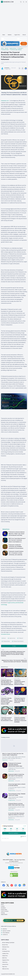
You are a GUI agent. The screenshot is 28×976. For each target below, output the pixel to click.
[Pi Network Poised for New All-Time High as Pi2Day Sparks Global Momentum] (20, 694)
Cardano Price (5, 953)
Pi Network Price (6, 951)
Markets (9, 34)
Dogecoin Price (5, 960)
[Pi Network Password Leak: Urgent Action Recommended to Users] (7, 714)
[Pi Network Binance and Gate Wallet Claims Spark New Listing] (4, 807)
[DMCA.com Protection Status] (14, 876)
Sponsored (5, 760)
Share (15, 646)
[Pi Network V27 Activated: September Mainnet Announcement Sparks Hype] (4, 767)
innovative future (5, 634)
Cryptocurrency (12, 638)
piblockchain (11, 771)
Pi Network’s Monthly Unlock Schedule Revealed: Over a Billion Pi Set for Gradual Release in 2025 (6, 701)
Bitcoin (24, 34)
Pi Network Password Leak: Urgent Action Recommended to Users (7, 719)
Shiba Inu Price (5, 968)
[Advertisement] (14, 18)
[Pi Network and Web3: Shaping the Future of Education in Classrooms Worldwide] (20, 714)
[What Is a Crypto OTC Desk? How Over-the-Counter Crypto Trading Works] (14, 751)
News (3, 34)
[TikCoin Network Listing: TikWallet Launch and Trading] (4, 797)
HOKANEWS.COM (7, 2)
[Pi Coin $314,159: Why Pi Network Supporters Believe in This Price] (4, 817)
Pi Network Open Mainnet (18, 641)
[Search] (23, 2)
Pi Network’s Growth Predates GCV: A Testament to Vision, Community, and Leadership (16, 553)
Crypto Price (17, 34)
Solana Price (5, 955)
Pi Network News (6, 641)
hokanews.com (5, 100)
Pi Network (21, 638)
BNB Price (4, 958)
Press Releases (6, 932)
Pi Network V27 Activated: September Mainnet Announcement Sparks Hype (15, 765)
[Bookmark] (22, 68)
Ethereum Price (5, 947)
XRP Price (4, 949)
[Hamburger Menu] (26, 2)
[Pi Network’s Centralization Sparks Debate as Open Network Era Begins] (20, 676)
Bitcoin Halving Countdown (8, 942)
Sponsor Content (6, 930)
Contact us (5, 934)
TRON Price (4, 962)
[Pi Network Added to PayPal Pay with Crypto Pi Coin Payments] (4, 778)
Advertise (5, 928)
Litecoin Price (5, 964)
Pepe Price (4, 966)
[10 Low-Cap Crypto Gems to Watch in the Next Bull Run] (4, 788)
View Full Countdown (14, 833)
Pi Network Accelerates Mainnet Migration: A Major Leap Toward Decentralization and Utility (17, 533)
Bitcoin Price (5, 944)
